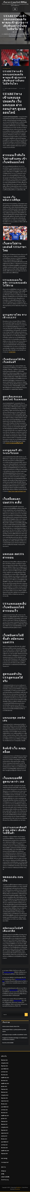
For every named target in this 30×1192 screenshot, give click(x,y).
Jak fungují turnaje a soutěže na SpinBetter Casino (14, 1034)
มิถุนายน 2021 (4, 1130)
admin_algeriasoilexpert (10, 88)
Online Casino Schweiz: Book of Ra (10, 1026)
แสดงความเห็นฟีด (5, 1177)
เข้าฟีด (2, 1174)
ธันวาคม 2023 (4, 1074)
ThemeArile (17, 1189)
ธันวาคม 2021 (4, 1112)
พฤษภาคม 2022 (4, 1101)
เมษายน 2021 (4, 1136)
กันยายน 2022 (4, 1089)
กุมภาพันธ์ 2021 (4, 1142)
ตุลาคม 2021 (4, 1118)
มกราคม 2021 (4, 1145)
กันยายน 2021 (4, 1121)
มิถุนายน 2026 (4, 1066)
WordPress (18, 1187)
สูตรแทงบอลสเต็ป (18, 1000)
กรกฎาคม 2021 (4, 1127)
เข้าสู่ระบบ (3, 1171)
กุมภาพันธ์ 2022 (4, 1107)
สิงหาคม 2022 (4, 1092)
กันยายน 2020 (4, 1153)
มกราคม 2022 (4, 1109)
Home (15, 32)
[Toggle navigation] (15, 9)
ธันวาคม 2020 (4, 1147)
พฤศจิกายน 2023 (5, 1077)
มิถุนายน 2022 (4, 1098)
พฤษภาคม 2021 (4, 1133)
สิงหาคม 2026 (4, 1060)
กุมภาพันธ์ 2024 (4, 1069)
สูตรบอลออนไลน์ (13, 990)
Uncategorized (6, 68)
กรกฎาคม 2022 (4, 1095)
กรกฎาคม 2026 (4, 1063)
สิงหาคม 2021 (4, 1124)
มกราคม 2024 (4, 1071)
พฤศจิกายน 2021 (5, 1115)
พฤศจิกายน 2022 (5, 1083)
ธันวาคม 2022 (4, 1080)
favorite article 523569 (7, 1042)
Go (26, 1014)
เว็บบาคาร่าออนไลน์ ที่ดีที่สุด (15, 2)
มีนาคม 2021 (4, 1139)
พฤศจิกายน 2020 (5, 1150)
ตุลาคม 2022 (4, 1086)
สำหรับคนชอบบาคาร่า (9, 972)
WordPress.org (5, 1179)
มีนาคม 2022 (4, 1104)
